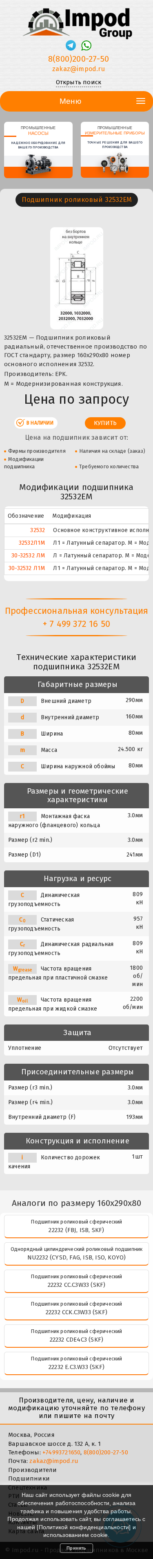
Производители (32, 1470)
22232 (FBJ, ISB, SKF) (76, 1230)
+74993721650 (61, 1452)
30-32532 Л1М (27, 568)
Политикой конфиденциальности (84, 1527)
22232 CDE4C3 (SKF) (77, 1339)
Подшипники (29, 1478)
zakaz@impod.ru (78, 69)
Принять (76, 1548)
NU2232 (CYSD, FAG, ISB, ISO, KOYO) (76, 1257)
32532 (37, 530)
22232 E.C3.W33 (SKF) (76, 1367)
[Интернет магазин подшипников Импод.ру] (76, 20)
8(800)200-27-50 (78, 59)
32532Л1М (32, 542)
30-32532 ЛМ (28, 555)
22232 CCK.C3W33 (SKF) (76, 1312)
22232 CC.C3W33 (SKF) (77, 1284)
